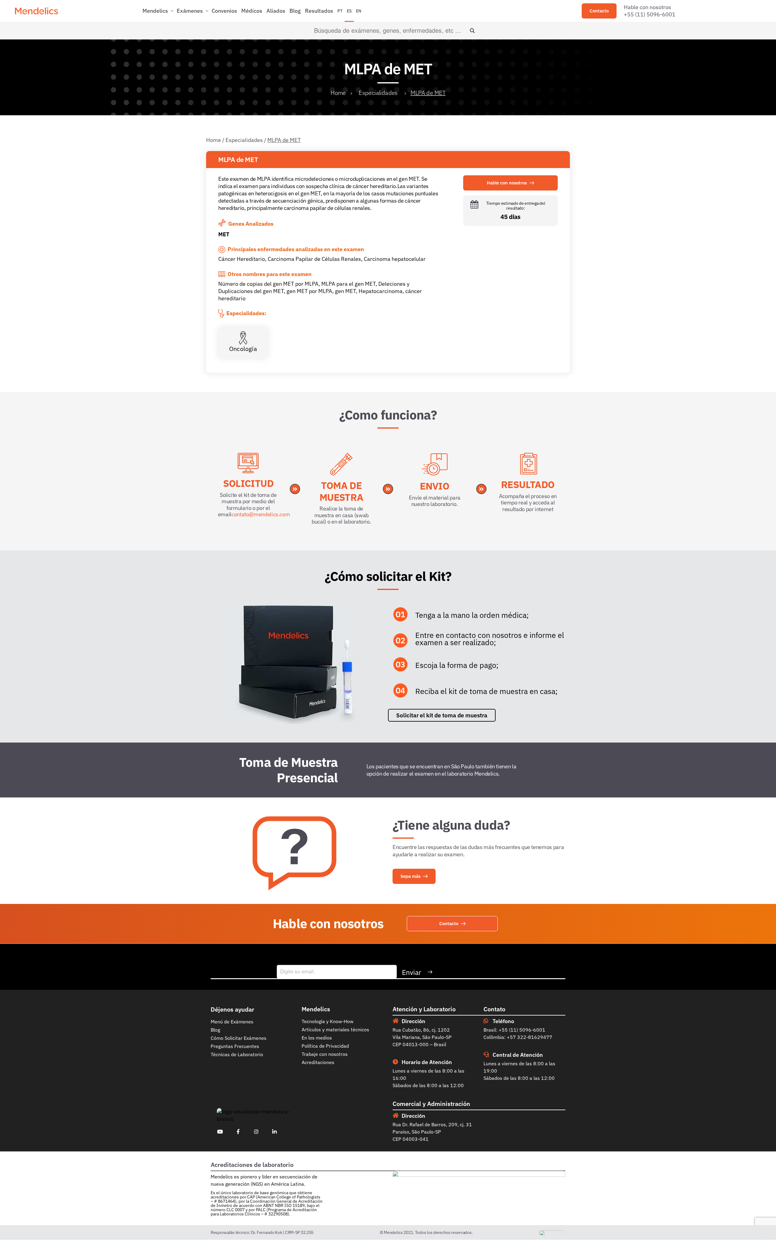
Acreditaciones (318, 1062)
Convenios (224, 10)
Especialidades (378, 93)
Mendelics (155, 10)
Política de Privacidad (325, 1046)
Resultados (319, 10)
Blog (295, 10)
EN (358, 11)
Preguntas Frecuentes (235, 1046)
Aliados (275, 10)
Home (338, 93)
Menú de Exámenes (232, 1022)
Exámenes (190, 10)
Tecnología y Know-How (327, 1021)
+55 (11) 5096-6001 (649, 14)
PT (340, 11)
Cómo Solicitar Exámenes (238, 1038)
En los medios (317, 1038)
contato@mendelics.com (260, 514)
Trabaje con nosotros (325, 1054)
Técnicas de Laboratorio (237, 1054)
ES (349, 11)
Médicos (251, 10)
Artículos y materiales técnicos (335, 1029)
